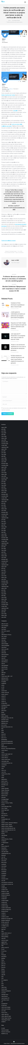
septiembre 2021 (4, 517)
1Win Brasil (3, 627)
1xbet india (3, 652)
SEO (2, 976)
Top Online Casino (5, 1000)
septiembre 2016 (4, 586)
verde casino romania (5, 1009)
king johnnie (3, 848)
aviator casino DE (5, 692)
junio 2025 (3, 452)
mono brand (3, 866)
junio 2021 (3, 521)
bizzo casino (4, 725)
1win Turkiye (4, 636)
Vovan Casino (4, 1012)
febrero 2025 (4, 460)
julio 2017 (3, 568)
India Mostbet (4, 835)
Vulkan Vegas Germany (6, 1018)
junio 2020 (3, 530)
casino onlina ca (4, 755)
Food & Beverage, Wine (6, 806)
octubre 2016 (4, 584)
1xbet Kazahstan (4, 654)
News (2, 931)
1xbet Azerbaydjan (5, 645)
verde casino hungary (5, 1007)
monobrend (3, 873)
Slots (2, 983)
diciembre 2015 (4, 602)
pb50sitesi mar (4, 943)
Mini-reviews (4, 862)
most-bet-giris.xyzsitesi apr (7, 882)
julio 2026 (3, 429)
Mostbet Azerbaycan (5, 895)
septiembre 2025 (4, 447)
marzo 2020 (3, 534)
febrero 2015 (4, 615)
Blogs (2, 732)
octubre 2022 (4, 497)
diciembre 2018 (4, 537)
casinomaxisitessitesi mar (6, 763)
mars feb (3, 857)
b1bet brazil (3, 710)
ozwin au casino (4, 940)
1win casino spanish (5, 631)
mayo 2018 (3, 550)
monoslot (3, 877)
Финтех (3, 786)
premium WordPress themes (18, 1043)
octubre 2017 (4, 563)
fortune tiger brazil (5, 810)
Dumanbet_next (4, 784)
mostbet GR (3, 898)
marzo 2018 (3, 554)
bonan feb (3, 734)
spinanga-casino (4, 994)
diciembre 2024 (4, 463)
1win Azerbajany (4, 625)
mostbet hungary (4, 900)
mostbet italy (4, 902)
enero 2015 (3, 617)
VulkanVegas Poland (5, 1019)
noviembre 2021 (4, 514)
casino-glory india (5, 761)
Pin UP (2, 949)
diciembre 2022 (4, 494)
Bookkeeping (4, 739)
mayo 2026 (3, 432)
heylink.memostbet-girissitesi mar (8, 830)
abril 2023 (3, 487)
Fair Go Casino (4, 801)
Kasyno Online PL (5, 846)
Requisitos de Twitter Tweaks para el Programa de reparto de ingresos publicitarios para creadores (18, 325)
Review (2, 969)
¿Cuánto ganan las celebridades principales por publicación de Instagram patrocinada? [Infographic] (18, 314)
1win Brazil (3, 629)
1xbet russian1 (4, 669)
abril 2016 (3, 595)
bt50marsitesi (4, 746)
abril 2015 (3, 611)
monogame (3, 875)
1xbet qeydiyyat (4, 665)
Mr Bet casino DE (5, 922)
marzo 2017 (3, 575)
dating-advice (4, 779)
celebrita (3, 766)
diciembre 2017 (4, 559)
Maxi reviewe (4, 858)
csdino (2, 775)
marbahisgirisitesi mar (6, 853)
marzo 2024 (3, 472)
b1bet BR (3, 708)
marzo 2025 (3, 458)
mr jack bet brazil (5, 924)
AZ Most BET (4, 703)
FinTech (3, 804)
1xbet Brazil (3, 647)
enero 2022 (3, 510)
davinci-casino (4, 781)
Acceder (3, 1028)
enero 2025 (3, 461)
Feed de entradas (5, 1030)
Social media (4, 989)
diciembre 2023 (4, 478)
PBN (2, 945)
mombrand (3, 864)
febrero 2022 (4, 508)
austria (2, 685)
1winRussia (3, 638)
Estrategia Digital (6, 31)
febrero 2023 (4, 490)
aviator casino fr (4, 694)
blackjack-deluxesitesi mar (6, 726)
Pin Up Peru (3, 951)
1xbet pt (3, 663)
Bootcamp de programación (7, 743)
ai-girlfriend (3, 683)
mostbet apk (4, 887)
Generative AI (4, 813)
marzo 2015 (3, 613)
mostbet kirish (4, 904)
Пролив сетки (4, 795)
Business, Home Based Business (8, 748)
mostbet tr (3, 913)
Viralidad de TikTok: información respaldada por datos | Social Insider (17, 304)
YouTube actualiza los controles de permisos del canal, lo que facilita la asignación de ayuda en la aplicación (17, 359)
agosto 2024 (4, 467)
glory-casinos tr (4, 815)
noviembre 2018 (4, 539)
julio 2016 (3, 590)
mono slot (3, 867)
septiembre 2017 (4, 564)
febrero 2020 (4, 535)
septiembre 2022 (4, 499)
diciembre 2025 (4, 441)
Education (3, 797)
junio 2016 (3, 592)
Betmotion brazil (4, 721)
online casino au (4, 934)
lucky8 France (4, 849)
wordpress (3, 1021)
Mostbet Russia (4, 911)
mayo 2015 (3, 610)
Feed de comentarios (5, 1031)
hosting (2, 833)
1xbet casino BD (4, 649)
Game (2, 811)
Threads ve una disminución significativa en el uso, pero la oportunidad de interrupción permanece (18, 347)
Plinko (2, 960)
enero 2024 (3, 476)
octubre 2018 (4, 541)
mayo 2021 (3, 523)
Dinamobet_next (4, 782)
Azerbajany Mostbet (5, 705)
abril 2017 (3, 573)
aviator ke (3, 697)
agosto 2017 (4, 566)
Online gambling (4, 936)
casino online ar (4, 757)
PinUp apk (3, 954)
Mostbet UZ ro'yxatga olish (7, 918)
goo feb (3, 817)
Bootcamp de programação (7, 741)
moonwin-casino (4, 878)
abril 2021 (3, 525)
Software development (6, 990)
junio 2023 (3, 483)
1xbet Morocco (4, 661)
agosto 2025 (4, 449)
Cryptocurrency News (5, 773)
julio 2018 (3, 546)
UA (2, 1001)
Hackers (3, 820)
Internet (3, 837)
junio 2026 (3, 431)
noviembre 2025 (4, 443)
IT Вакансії (3, 840)
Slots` (2, 985)
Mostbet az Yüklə (5, 891)
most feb (3, 880)
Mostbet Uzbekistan (5, 920)
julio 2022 (3, 503)
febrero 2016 (4, 599)
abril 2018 (3, 552)
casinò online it (4, 750)
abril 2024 (3, 470)
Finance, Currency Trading (6, 802)
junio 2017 (3, 570)
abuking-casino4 (4, 679)
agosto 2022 (4, 501)
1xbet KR (3, 658)
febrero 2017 (4, 577)
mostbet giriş (4, 896)
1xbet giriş (3, 650)
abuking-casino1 (4, 678)
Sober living (3, 987)
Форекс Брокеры (5, 788)
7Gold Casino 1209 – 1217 (6, 676)
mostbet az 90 (4, 889)
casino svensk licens (5, 759)
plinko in (3, 962)
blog (2, 728)
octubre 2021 (4, 516)
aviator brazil (4, 690)
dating (2, 777)
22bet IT (3, 674)
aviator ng (3, 701)
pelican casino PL (5, 947)
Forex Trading (4, 808)
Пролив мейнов (4, 793)
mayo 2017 (3, 572)
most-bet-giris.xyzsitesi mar (7, 884)
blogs (2, 730)
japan (2, 844)
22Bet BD (3, 672)
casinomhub (3, 764)
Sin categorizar (4, 980)
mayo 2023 (3, 485)
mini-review (3, 860)
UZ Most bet (4, 1005)
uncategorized (4, 1003)
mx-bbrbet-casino (5, 925)
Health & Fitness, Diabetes (7, 826)
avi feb (2, 687)
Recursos (3, 967)
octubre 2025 (4, 445)
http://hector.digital (15, 262)
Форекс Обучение (5, 790)
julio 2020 (3, 528)
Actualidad (3, 681)
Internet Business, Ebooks (6, 839)
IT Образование (4, 842)
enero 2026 (3, 440)
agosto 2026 (4, 427)
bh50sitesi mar (4, 723)
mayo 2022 (3, 507)
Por (20, 251)
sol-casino (3, 992)
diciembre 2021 (4, 512)
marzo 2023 (3, 488)
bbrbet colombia (4, 716)
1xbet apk (3, 640)
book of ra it (3, 737)
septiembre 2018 (4, 543)
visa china (3, 1010)
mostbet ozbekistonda (6, 907)
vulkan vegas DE (5, 1014)
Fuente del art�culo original (8, 240)
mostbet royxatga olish (6, 909)
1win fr (2, 632)
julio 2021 (3, 519)
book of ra (3, 735)
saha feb (3, 974)
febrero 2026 (4, 438)
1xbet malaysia (4, 660)
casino (2, 752)
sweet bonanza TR (5, 998)
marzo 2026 (3, 436)
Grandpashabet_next (5, 819)
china (2, 768)
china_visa (3, 770)
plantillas (3, 958)
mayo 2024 (3, 469)
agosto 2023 (4, 479)
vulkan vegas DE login (6, 1016)
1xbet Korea (3, 656)
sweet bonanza (4, 996)
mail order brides (4, 851)
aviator (2, 688)
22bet (2, 670)
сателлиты (3, 927)
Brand (2, 745)
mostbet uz (3, 915)
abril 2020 (3, 532)
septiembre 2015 (4, 608)
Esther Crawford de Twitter (8, 95)
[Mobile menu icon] (25, 2)
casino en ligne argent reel (6, 754)
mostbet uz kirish (5, 916)
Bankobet (3, 714)
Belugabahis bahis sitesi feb (7, 717)
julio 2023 (3, 481)
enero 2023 (3, 492)
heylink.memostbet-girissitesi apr (8, 828)
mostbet (3, 886)
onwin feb (3, 938)
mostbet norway (4, 905)
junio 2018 (3, 548)
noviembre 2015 (4, 604)
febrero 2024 (4, 474)
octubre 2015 (4, 606)
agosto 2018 (4, 545)
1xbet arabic (4, 641)
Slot (2, 981)
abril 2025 (3, 456)
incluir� (15, 110)
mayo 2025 (3, 454)
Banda (2, 712)
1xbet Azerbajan (4, 643)
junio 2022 (3, 505)
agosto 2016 (4, 588)
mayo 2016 (3, 593)
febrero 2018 (4, 555)
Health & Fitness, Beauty (6, 824)
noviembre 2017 (4, 561)
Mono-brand (3, 869)
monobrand (3, 871)
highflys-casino (4, 831)
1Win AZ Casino (4, 623)
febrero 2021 (4, 526)
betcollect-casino (4, 719)
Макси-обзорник (4, 792)
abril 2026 (3, 434)
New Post (3, 929)
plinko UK (3, 963)
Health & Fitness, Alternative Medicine (9, 822)
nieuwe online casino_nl (6, 933)
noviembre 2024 (4, 465)
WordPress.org (4, 1033)
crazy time (3, 772)
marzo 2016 (3, 597)
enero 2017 (3, 579)
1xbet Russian (4, 667)
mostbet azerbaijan (5, 893)
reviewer (3, 972)
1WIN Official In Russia (6, 634)
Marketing (3, 855)
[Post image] (5, 305)
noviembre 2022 (4, 496)
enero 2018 (3, 557)
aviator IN (3, 696)
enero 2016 (3, 601)
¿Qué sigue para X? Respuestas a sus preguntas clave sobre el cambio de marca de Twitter (18, 336)
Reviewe (3, 971)
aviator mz (3, 699)
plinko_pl (3, 965)
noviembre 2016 (4, 582)
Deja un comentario (20, 252)
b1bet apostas (4, 707)
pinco (2, 952)
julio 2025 (3, 450)
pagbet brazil (4, 942)
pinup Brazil (3, 956)
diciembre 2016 (4, 581)
